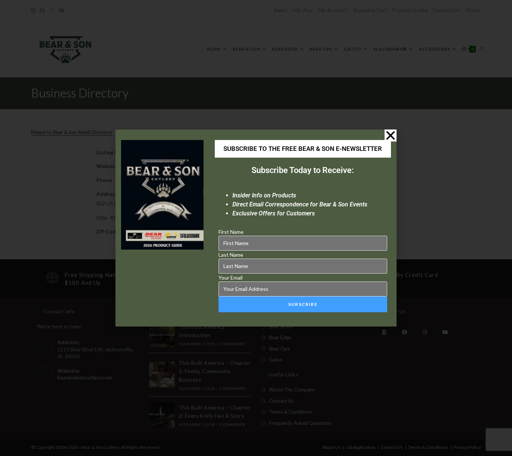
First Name (231, 232)
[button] (391, 135)
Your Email (231, 277)
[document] (256, 228)
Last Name (231, 254)
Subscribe (302, 304)
